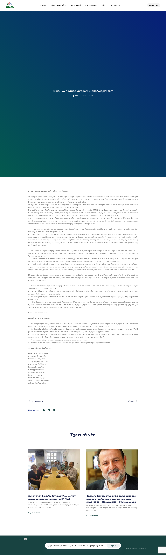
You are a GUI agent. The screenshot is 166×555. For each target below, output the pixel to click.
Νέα (103, 5)
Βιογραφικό (76, 5)
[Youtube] (25, 539)
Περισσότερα (34, 513)
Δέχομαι (113, 546)
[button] (44, 410)
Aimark (144, 548)
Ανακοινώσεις (91, 5)
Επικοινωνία (115, 5)
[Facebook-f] (20, 539)
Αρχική (43, 5)
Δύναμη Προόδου (58, 5)
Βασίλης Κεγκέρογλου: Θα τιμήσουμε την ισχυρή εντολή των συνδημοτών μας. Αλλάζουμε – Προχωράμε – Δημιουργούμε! (111, 499)
